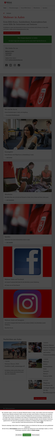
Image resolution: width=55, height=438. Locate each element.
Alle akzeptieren (27, 435)
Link (42, 422)
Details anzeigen (36, 435)
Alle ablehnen (19, 435)
